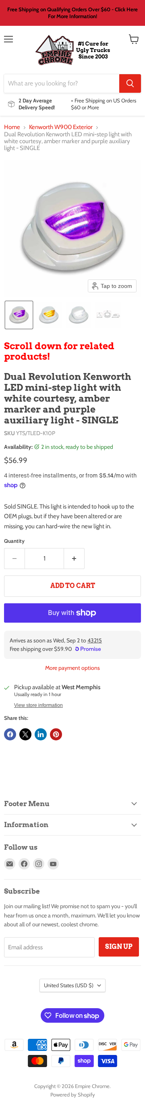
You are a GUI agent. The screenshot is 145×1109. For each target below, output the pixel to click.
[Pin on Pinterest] (56, 734)
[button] (19, 315)
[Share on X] (25, 734)
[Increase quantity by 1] (74, 558)
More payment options (72, 668)
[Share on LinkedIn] (41, 734)
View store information (38, 705)
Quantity (14, 541)
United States (68, 985)
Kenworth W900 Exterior (61, 127)
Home (12, 127)
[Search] (130, 83)
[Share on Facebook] (10, 734)
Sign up (119, 947)
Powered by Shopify (72, 1094)
